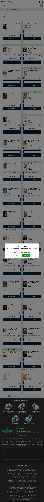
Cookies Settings (17, 255)
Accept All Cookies (26, 255)
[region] (22, 250)
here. (29, 252)
